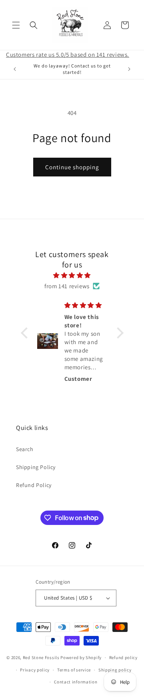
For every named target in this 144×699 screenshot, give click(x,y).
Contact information (75, 682)
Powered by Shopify (81, 657)
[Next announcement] (129, 69)
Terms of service (74, 670)
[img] (72, 275)
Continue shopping (72, 167)
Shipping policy (115, 670)
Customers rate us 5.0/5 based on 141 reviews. (67, 54)
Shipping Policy (36, 467)
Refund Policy (34, 485)
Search (25, 449)
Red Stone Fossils (42, 657)
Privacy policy (35, 670)
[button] (16, 25)
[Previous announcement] (15, 69)
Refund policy (123, 657)
